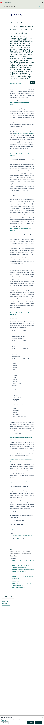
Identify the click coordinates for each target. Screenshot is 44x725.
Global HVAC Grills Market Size (18, 581)
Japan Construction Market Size (18, 587)
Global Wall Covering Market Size (18, 580)
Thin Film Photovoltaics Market (15, 551)
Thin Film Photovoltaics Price (15, 553)
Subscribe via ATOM (6, 605)
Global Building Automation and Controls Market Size (22, 565)
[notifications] (40, 2)
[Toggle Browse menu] (39, 6)
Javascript (4, 606)
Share (11, 555)
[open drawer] (42, 2)
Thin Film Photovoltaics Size (26, 553)
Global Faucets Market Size (17, 585)
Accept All (31, 722)
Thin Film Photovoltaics (26, 551)
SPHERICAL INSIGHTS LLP (15, 83)
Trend (15, 555)
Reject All (39, 722)
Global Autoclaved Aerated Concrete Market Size (22, 583)
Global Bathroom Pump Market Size (19, 571)
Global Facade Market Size (17, 575)
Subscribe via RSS (5, 603)
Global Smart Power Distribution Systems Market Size (23, 569)
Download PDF (5, 601)
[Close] (42, 717)
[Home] (5, 2)
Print (3, 599)
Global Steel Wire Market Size (18, 563)
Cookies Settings (5, 722)
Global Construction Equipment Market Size (21, 573)
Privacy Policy (3, 720)
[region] (22, 720)
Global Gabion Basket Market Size (19, 567)
